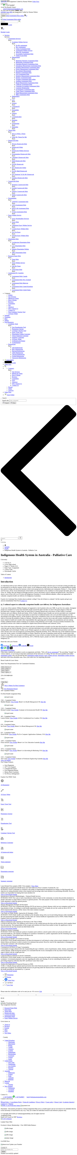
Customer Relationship (22, 88)
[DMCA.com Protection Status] (10, 1105)
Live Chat (9, 985)
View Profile (14, 702)
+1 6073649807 (8, 1097)
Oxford (10, 1057)
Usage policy (49, 1102)
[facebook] (2, 648)
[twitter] (11, 648)
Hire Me (43, 702)
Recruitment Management (23, 71)
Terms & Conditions (29, 1102)
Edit (40, 991)
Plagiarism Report (11, 689)
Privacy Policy (40, 1102)
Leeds (10, 1059)
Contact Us (23, 601)
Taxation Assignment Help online (26, 79)
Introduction (8, 577)
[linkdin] (8, 648)
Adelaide (11, 1078)
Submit (3, 16)
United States (8, 1061)
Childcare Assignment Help (24, 84)
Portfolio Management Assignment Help (28, 67)
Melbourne (11, 1072)
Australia (7, 1071)
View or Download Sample (9, 894)
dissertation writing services (66, 655)
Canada (7, 1083)
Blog (6, 1029)
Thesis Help (8, 1011)
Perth (9, 1076)
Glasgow (11, 1049)
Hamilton (11, 1091)
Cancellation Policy (16, 1102)
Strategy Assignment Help (23, 77)
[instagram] (1, 1100)
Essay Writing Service (11, 1018)
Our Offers (8, 1033)
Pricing (8, 977)
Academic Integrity (68, 1102)
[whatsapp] (5, 648)
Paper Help (8, 1009)
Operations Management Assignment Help (28, 66)
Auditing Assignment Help (24, 81)
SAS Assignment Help (22, 74)
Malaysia (7, 1081)
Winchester (11, 1042)
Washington (11, 1064)
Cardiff (10, 1047)
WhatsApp (15, 645)
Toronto (10, 1084)
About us (7, 1024)
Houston (10, 1067)
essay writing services (50, 655)
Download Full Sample (8, 650)
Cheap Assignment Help (23, 49)
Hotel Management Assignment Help (27, 93)
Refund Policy (5, 1102)
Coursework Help (10, 1015)
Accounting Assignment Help (24, 54)
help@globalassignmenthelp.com (36, 1097)
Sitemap (10, 1104)
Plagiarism (10, 975)
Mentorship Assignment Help (24, 62)
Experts (7, 1028)
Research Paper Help (11, 1008)
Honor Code (58, 1102)
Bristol (10, 1045)
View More (34, 886)
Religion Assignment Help (23, 72)
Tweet (31, 645)
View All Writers (6, 760)
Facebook (6, 645)
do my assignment (53, 652)
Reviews (7, 1026)
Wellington (11, 1088)
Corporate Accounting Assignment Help (28, 86)
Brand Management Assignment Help (27, 83)
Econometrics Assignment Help (25, 89)
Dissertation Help (10, 1016)
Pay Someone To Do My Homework (23, 174)
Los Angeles (12, 1066)
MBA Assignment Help (23, 94)
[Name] (20, 537)
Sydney (10, 1074)
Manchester (11, 1044)
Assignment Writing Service (24, 50)
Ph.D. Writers (15, 685)
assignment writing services (35, 655)
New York (11, 1062)
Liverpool (11, 1056)
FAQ (6, 1031)
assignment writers (6, 655)
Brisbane (11, 1079)
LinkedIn (24, 645)
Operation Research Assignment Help (27, 64)
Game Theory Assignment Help (25, 91)
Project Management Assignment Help (27, 69)
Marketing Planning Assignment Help (27, 61)
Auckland (11, 1089)
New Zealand (9, 1086)
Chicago (10, 1069)
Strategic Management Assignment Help (28, 76)
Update (3, 1151)
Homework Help (10, 1013)
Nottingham (11, 1052)
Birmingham (12, 1054)
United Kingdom (10, 1040)
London (10, 1050)
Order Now (35, 1)
